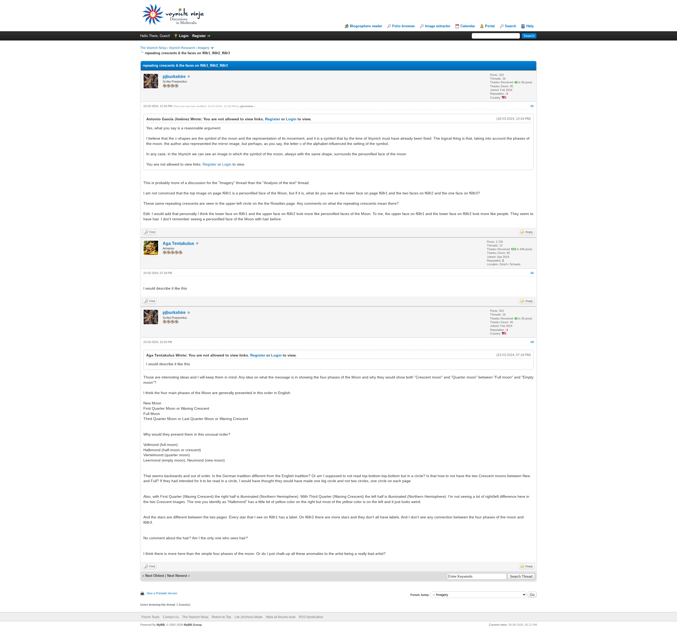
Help (530, 26)
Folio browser (403, 26)
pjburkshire (174, 76)
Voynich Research (182, 48)
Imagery (203, 48)
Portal (490, 26)
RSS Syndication (311, 617)
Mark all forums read (280, 617)
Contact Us (171, 617)
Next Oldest (154, 576)
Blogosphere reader (366, 26)
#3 (532, 342)
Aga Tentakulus (178, 243)
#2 (532, 273)
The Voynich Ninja (153, 48)
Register (199, 36)
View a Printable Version (162, 593)
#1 (532, 106)
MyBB (161, 624)
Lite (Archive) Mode (249, 617)
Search (510, 26)
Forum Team (150, 617)
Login (184, 36)
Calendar (467, 26)
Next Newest (177, 576)
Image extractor (437, 26)
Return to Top (221, 617)
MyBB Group (193, 624)
